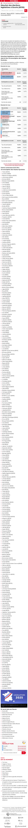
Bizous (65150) (5, 435)
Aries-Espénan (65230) (7, 502)
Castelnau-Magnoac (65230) (9, 208)
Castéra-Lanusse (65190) (8, 606)
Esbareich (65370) (6, 525)
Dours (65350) (5, 325)
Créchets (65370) (6, 608)
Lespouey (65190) (6, 338)
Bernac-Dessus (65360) (8, 287)
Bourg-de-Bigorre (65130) (8, 354)
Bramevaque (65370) (7, 655)
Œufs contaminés (6, 766)
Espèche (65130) (6, 617)
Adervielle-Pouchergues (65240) (10, 417)
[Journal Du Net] (7, 821)
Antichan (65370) (6, 623)
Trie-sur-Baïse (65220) (7, 195)
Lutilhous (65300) (6, 334)
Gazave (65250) (5, 556)
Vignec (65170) (5, 357)
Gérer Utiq (24, 810)
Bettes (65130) (5, 578)
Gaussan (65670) (6, 480)
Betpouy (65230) (6, 554)
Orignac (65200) (6, 300)
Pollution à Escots (6, 729)
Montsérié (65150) (6, 567)
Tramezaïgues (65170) (7, 657)
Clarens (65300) (6, 231)
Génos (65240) (5, 439)
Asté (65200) (5, 224)
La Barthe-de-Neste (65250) (9, 190)
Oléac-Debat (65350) (7, 361)
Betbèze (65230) (6, 619)
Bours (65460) (5, 199)
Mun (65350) (5, 545)
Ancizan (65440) (6, 278)
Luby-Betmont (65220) (7, 471)
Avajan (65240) (5, 529)
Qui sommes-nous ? (6, 807)
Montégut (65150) (6, 440)
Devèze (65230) (6, 596)
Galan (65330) (5, 213)
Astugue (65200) (6, 294)
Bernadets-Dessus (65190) (8, 412)
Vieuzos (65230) (6, 592)
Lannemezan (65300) (7, 177)
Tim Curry (4, 762)
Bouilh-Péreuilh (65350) (8, 433)
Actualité (5, 746)
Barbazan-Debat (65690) (8, 181)
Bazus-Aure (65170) (6, 406)
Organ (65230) (5, 666)
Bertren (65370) (6, 394)
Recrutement (20, 808)
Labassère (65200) (6, 320)
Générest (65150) (6, 504)
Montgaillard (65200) (7, 202)
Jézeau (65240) (5, 462)
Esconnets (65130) (6, 644)
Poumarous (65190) (7, 403)
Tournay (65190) (6, 184)
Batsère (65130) (10, 13)
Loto (3, 778)
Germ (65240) (5, 650)
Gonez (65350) (5, 668)
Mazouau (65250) (6, 684)
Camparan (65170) (6, 594)
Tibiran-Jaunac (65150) (7, 258)
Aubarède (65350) (6, 285)
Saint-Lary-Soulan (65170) (8, 200)
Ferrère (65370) (6, 637)
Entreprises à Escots (7, 734)
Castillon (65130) (6, 547)
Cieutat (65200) (6, 218)
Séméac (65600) (6, 179)
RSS (16, 808)
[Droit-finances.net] (20, 821)
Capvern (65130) (6, 186)
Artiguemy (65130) (6, 518)
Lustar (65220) (5, 493)
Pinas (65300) (5, 238)
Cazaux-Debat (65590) (7, 648)
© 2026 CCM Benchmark (21, 811)
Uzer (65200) (5, 475)
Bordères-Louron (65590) (8, 395)
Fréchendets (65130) (6, 15)
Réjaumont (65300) (7, 413)
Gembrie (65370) (6, 511)
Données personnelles (6, 810)
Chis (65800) (5, 274)
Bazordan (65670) (6, 453)
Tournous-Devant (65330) (8, 516)
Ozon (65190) (5, 312)
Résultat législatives (8, 3)
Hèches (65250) (6, 222)
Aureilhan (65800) (6, 173)
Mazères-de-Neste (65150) (8, 253)
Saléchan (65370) (6, 309)
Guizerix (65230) (6, 451)
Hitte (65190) (5, 430)
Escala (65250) (5, 255)
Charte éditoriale (18, 807)
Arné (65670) (5, 368)
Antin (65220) (5, 500)
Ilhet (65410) (5, 444)
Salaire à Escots (6, 718)
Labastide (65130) (6, 410)
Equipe (12, 807)
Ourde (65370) (5, 610)
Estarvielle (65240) (6, 659)
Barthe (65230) (5, 670)
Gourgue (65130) (6, 581)
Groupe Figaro (12, 811)
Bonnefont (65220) (6, 264)
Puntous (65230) (6, 372)
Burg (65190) (5, 291)
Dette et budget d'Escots (8, 721)
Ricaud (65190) (5, 552)
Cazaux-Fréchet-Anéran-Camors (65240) (12, 563)
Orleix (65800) (5, 182)
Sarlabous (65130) (20, 13)
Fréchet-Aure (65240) (7, 682)
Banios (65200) (5, 569)
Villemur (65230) (6, 565)
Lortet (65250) (5, 332)
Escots (16, 23)
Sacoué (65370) (6, 524)
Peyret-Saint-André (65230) (9, 560)
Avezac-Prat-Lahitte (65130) (9, 220)
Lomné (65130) (5, 634)
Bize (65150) (5, 341)
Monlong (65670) (6, 464)
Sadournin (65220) (6, 359)
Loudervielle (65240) (7, 597)
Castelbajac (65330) (7, 431)
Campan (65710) (6, 188)
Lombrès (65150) (6, 520)
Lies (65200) (5, 549)
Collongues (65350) (6, 392)
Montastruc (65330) (7, 314)
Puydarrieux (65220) (7, 321)
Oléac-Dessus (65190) (7, 449)
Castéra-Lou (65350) (7, 327)
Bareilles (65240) (6, 632)
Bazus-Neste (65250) (7, 635)
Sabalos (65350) (6, 404)
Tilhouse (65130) (6, 323)
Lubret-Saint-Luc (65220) (8, 574)
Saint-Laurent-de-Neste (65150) (9, 197)
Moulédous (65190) (6, 339)
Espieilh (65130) (6, 671)
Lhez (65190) (5, 541)
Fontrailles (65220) (6, 381)
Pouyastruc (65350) (6, 217)
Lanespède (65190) (6, 415)
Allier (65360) (5, 236)
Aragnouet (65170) (6, 280)
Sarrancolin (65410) (6, 229)
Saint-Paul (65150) (6, 260)
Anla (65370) (5, 505)
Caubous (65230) (6, 653)
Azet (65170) (5, 401)
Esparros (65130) (6, 385)
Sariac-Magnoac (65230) (8, 386)
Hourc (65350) (5, 457)
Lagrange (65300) (6, 296)
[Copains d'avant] (7, 823)
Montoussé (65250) (7, 303)
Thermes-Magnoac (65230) (9, 310)
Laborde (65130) (6, 527)
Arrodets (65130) (6, 673)
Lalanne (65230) (6, 484)
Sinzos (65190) (5, 419)
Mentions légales (5, 811)
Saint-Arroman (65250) (7, 486)
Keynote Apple (6, 767)
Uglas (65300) (5, 289)
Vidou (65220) (5, 538)
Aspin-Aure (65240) (7, 616)
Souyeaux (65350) (6, 276)
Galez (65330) (5, 370)
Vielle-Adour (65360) (7, 235)
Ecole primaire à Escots (8, 712)
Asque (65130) (5, 442)
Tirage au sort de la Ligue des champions (12, 776)
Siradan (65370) (6, 282)
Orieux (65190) (5, 455)
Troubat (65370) (6, 543)
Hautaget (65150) (6, 579)
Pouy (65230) (5, 630)
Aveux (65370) (5, 625)
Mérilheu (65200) (6, 316)
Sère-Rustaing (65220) (7, 437)
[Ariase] (7, 826)
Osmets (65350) (6, 509)
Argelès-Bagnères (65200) (8, 473)
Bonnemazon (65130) (7, 558)
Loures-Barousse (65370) (8, 215)
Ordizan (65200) (6, 233)
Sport (4, 748)
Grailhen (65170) (6, 675)
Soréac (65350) (5, 599)
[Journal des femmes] (7, 818)
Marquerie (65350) (6, 531)
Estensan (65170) (6, 601)
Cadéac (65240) (6, 269)
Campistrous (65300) (7, 265)
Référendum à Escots (7, 738)
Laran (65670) (5, 603)
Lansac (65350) (5, 366)
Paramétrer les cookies (16, 810)
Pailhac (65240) (6, 522)
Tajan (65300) (5, 426)
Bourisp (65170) (6, 356)
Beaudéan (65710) (6, 246)
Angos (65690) (5, 318)
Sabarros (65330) (6, 652)
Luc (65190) (5, 379)
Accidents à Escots (6, 725)
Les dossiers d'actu (7, 750)
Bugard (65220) (6, 496)
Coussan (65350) (6, 469)
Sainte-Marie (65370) (7, 583)
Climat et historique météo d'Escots (11, 723)
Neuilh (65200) (5, 498)
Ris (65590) (5, 686)
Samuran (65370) (6, 664)
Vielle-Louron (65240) (7, 534)
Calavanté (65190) (6, 256)
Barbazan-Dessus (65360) (8, 390)
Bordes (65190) (5, 206)
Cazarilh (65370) (6, 572)
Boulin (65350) (5, 267)
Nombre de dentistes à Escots (9, 732)
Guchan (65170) (6, 397)
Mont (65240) (5, 639)
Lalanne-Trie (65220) (7, 446)
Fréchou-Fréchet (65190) (8, 375)
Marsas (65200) (6, 570)
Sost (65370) (5, 489)
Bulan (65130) (5, 585)
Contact (6, 808)
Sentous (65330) (6, 532)
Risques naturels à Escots (8, 731)
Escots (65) (4, 711)
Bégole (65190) (5, 363)
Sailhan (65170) (5, 377)
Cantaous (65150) (6, 242)
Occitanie (17, 3)
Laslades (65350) (6, 251)
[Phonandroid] (20, 826)
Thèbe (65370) (5, 491)
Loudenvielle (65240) (7, 247)
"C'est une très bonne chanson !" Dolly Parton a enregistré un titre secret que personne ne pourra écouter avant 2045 (14, 782)
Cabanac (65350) (6, 271)
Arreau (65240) (5, 211)
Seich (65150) (5, 513)
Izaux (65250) (5, 336)
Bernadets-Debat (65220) (8, 487)
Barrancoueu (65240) (7, 628)
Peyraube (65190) (6, 374)
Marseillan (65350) (6, 293)
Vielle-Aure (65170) (6, 262)
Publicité (24, 807)
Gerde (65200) (5, 191)
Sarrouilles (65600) (6, 228)
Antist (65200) (5, 365)
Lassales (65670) (6, 643)
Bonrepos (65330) (6, 352)
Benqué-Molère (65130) (8, 421)
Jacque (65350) (5, 561)
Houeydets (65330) (6, 283)
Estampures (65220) (7, 551)
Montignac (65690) (6, 424)
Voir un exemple (22, 746)
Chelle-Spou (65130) (7, 466)
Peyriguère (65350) (6, 677)
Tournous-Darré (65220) (8, 540)
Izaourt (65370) (5, 298)
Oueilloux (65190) (6, 399)
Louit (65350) (5, 348)
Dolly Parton (5, 773)
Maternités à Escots (7, 714)
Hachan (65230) (6, 605)
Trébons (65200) (6, 204)
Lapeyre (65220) (6, 507)
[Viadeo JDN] (20, 823)
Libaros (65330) (6, 428)
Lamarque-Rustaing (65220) (9, 588)
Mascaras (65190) (6, 249)
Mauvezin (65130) (6, 307)
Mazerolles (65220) (6, 448)
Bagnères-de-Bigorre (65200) (9, 175)
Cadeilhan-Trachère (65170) (8, 612)
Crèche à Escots (6, 716)
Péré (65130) (5, 576)
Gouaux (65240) (6, 590)
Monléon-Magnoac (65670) (8, 244)
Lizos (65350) (5, 459)
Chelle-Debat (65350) (7, 329)
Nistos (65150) (5, 330)
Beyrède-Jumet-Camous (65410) (10, 350)
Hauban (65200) (6, 495)
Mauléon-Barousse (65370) (8, 477)
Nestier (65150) (5, 343)
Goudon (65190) (6, 301)
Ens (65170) (5, 662)
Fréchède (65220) (6, 614)
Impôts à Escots (6, 720)
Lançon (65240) (6, 646)
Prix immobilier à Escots (8, 736)
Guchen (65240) (6, 273)
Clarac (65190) (5, 388)
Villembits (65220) (6, 460)
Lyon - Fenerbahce (7, 771)
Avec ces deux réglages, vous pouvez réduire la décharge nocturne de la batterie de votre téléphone (13, 798)
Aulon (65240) (5, 482)
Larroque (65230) (6, 478)
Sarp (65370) (5, 468)
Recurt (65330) (5, 347)
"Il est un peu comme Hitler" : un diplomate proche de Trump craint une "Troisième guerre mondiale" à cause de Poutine (14, 787)
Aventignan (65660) (7, 345)
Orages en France (6, 764)
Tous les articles (12, 808)
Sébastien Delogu (6, 769)
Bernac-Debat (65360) (7, 209)
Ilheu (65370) (5, 587)
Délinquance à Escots (7, 727)
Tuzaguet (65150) (6, 240)
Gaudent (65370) (6, 626)
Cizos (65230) (5, 422)
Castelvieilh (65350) (7, 305)
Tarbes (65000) (6, 172)
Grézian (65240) (6, 514)
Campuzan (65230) (6, 408)
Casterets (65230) (6, 680)
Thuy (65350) (5, 679)
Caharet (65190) (6, 661)
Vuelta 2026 (5, 774)
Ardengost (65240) (6, 688)
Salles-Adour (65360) (7, 226)
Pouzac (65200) (6, 193)
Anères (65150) (5, 383)
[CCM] (20, 818)
